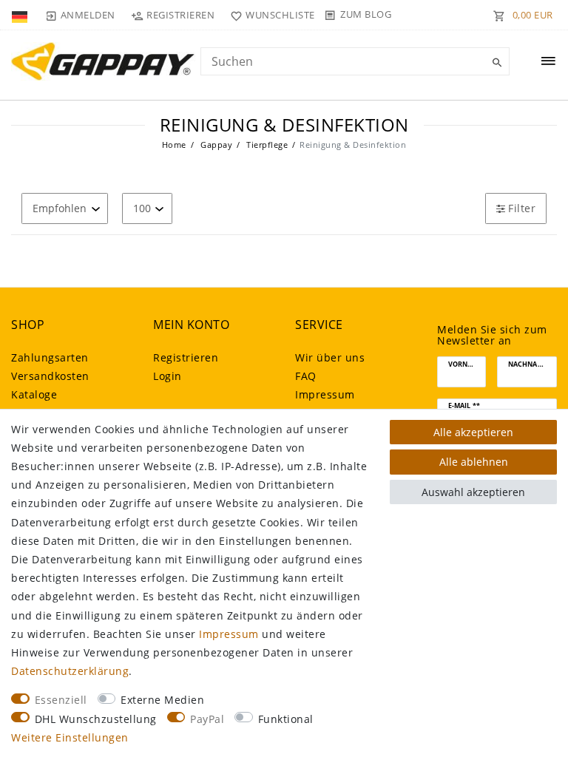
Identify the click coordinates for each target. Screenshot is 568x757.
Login (167, 376)
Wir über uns (330, 357)
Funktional (286, 719)
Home (174, 144)
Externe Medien (162, 700)
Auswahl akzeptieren (473, 492)
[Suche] (495, 63)
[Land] (21, 15)
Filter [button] (521, 208)
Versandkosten (50, 376)
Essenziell (61, 700)
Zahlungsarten (50, 357)
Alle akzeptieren (473, 432)
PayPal (207, 719)
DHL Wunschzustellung (96, 719)
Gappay (215, 144)
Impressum (325, 394)
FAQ (306, 376)
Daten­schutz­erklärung (70, 671)
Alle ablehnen (473, 462)
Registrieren (185, 357)
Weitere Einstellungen (70, 737)
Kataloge (34, 394)
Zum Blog (365, 14)
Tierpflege (266, 144)
